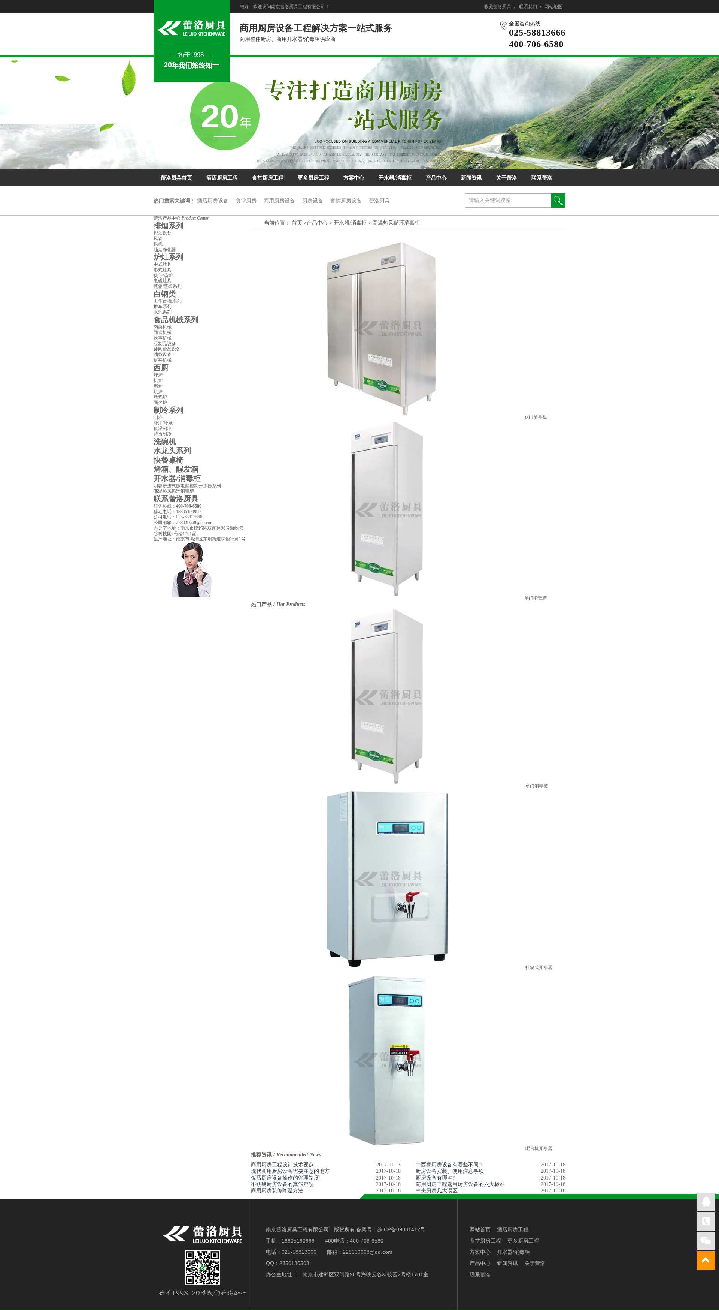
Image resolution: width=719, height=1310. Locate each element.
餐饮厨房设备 (346, 201)
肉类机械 (163, 326)
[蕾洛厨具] (192, 78)
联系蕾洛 (541, 178)
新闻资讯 (471, 178)
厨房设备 (312, 201)
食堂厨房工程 (267, 178)
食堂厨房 (246, 201)
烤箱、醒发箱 (176, 469)
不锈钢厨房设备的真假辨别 (282, 1184)
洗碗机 (165, 441)
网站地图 (553, 6)
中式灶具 (163, 264)
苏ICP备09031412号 (401, 1229)
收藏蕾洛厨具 (497, 6)
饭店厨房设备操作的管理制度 (285, 1178)
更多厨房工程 (313, 178)
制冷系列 (168, 410)
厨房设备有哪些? (435, 1178)
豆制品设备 (165, 343)
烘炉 (158, 391)
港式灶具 (163, 269)
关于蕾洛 (506, 178)
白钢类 (165, 294)
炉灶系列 (168, 257)
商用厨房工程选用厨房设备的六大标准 (460, 1184)
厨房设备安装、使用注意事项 (450, 1171)
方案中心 (353, 178)
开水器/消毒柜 (395, 178)
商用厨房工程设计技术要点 (282, 1165)
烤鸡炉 (160, 397)
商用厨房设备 (279, 201)
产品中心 (436, 178)
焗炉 (158, 386)
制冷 (158, 417)
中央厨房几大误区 (437, 1190)
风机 (158, 244)
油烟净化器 (165, 249)
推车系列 (163, 306)
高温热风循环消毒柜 (396, 223)
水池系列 (163, 312)
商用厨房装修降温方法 (277, 1190)
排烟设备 (163, 232)
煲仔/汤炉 (163, 275)
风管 (158, 238)
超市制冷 (163, 434)
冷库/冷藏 (163, 422)
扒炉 (158, 380)
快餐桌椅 (168, 460)
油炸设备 (163, 354)
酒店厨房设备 (212, 201)
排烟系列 (168, 226)
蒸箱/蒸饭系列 (168, 286)
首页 (297, 223)
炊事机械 (163, 338)
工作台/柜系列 (168, 301)
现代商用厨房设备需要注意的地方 (290, 1171)
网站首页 (480, 1229)
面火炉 (160, 402)
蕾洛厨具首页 (176, 178)
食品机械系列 (176, 320)
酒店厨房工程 (222, 178)
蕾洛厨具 (379, 201)
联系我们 (528, 6)
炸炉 (158, 374)
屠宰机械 (163, 360)
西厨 (161, 368)
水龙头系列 (172, 450)
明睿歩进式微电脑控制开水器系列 (187, 485)
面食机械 (163, 332)
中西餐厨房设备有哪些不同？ (450, 1165)
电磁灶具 (163, 280)
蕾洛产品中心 (181, 218)
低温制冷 (163, 428)
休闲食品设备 (167, 349)
